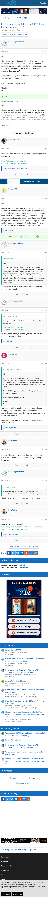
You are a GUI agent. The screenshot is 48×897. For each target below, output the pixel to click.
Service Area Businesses (13, 721)
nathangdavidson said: (11, 369)
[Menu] (3, 3)
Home (3, 879)
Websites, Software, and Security (16, 685)
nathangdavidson (9, 30)
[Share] (42, 51)
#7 (46, 450)
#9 (46, 519)
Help (2, 875)
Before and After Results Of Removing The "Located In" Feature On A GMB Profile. (22, 671)
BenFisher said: (8, 487)
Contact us (5, 857)
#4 (46, 252)
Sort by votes (29, 133)
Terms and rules (6, 866)
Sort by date (18, 133)
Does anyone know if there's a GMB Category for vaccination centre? (23, 25)
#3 (46, 198)
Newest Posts (11, 645)
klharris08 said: (8, 259)
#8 (46, 481)
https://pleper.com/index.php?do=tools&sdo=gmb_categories (14, 162)
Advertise (4, 861)
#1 (46, 51)
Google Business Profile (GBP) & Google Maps (21, 697)
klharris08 (8, 101)
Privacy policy (6, 870)
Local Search (9, 654)
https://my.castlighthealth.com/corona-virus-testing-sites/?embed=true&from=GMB (22, 528)
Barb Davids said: (9, 316)
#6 (46, 363)
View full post (6, 125)
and (16, 168)
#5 (46, 310)
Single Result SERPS (13, 650)
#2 (46, 148)
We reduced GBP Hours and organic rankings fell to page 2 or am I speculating (25, 660)
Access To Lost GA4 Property (16, 681)
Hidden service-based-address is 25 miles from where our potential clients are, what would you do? (24, 714)
